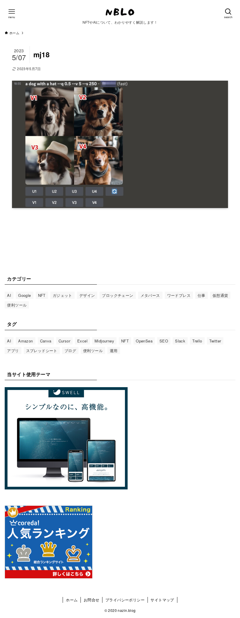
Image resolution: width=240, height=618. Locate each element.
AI (9, 295)
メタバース (150, 295)
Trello (197, 341)
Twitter (215, 341)
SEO (164, 341)
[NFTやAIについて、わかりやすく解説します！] (120, 11)
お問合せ (92, 600)
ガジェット (62, 295)
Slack (180, 341)
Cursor (64, 341)
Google (24, 295)
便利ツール (17, 305)
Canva (46, 341)
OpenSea (144, 341)
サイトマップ (162, 600)
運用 (114, 350)
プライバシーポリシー (125, 600)
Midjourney (104, 341)
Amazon (25, 341)
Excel (82, 341)
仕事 (201, 295)
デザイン (87, 295)
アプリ (13, 350)
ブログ (70, 350)
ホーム (72, 600)
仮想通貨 (220, 295)
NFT (42, 295)
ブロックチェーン (117, 295)
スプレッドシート (41, 350)
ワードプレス (179, 295)
